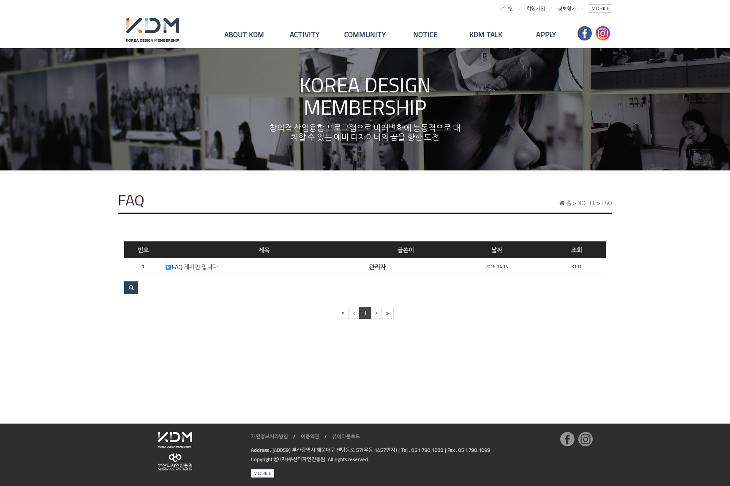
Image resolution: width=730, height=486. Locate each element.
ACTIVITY (304, 34)
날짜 (496, 250)
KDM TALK (485, 34)
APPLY (546, 34)
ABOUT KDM (244, 34)
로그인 (507, 9)
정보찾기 (567, 9)
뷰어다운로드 (346, 436)
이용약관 (310, 436)
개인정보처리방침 (269, 436)
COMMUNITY (365, 34)
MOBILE (600, 8)
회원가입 (535, 9)
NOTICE (425, 34)
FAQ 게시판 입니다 (194, 267)
